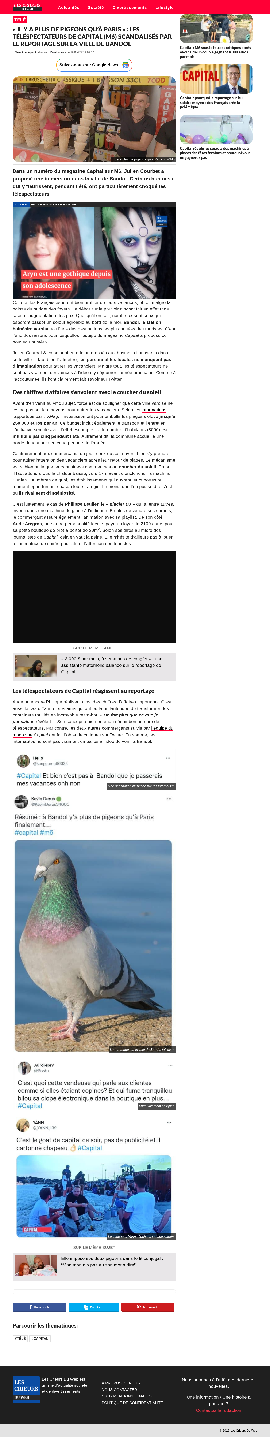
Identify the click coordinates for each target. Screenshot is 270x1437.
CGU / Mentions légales (127, 1396)
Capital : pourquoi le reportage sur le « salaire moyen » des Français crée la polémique (211, 102)
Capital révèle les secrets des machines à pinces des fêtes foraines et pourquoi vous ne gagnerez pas (215, 153)
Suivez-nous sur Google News (89, 65)
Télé (20, 19)
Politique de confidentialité (132, 1403)
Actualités (69, 7)
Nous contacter (119, 1390)
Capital (41, 1338)
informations (154, 409)
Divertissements (129, 7)
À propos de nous (121, 1383)
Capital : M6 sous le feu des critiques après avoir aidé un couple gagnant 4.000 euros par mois (215, 52)
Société (96, 7)
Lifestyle (164, 7)
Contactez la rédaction (218, 1410)
